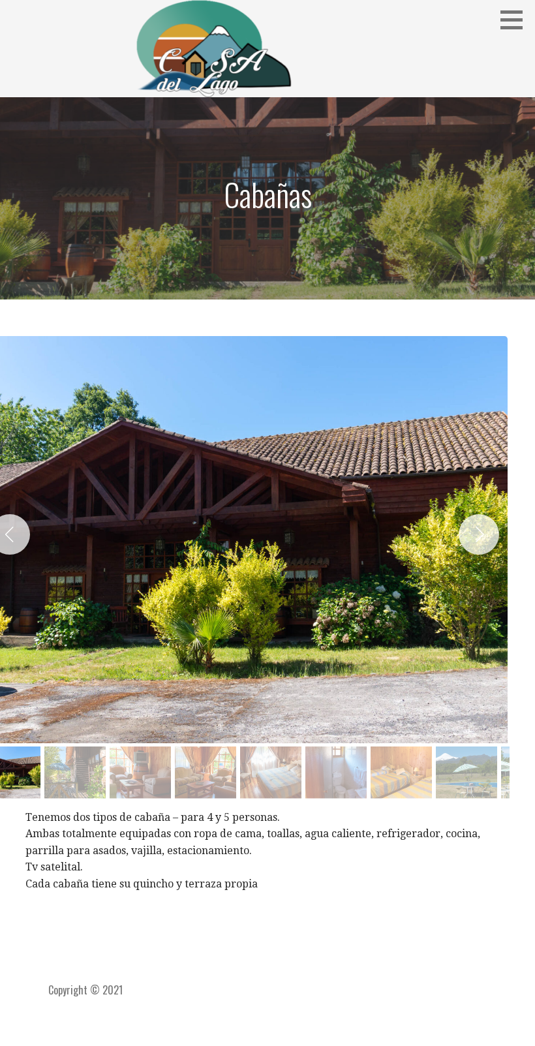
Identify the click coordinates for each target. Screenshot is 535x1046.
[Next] (479, 534)
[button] (516, 20)
